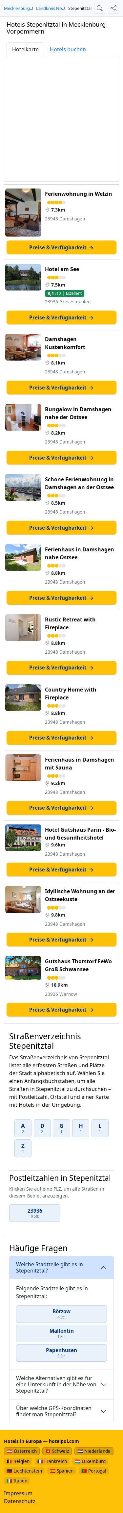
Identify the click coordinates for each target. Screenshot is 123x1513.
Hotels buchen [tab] (68, 49)
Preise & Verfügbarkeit (61, 247)
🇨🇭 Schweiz (57, 1451)
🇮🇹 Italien (17, 1480)
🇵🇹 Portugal (93, 1471)
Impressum (18, 1493)
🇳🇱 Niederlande (94, 1451)
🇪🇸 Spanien (61, 1471)
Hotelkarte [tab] (25, 49)
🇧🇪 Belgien (18, 1461)
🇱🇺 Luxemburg (90, 1461)
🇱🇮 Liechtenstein (24, 1471)
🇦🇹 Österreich (22, 1451)
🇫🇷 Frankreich (52, 1461)
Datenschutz (19, 1501)
